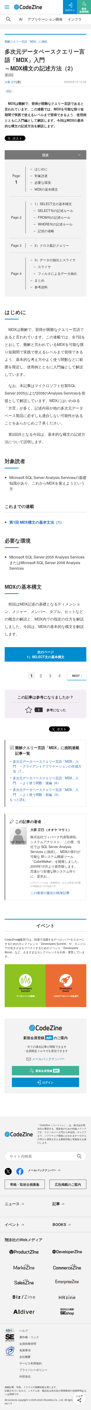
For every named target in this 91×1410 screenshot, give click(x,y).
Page (16, 217)
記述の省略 (46, 230)
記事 (56, 1203)
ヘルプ (23, 1330)
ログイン (47, 1082)
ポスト (16, 138)
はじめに (41, 169)
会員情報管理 (27, 1343)
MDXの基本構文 (46, 189)
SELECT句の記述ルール (55, 210)
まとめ (39, 280)
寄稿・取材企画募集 (24, 1184)
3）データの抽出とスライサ (55, 259)
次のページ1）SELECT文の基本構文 (45, 654)
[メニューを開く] (7, 7)
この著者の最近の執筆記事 (50, 892)
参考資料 (41, 287)
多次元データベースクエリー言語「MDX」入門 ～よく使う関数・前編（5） (46, 792)
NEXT (76, 676)
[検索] (8, 19)
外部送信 (25, 1376)
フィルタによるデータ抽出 (57, 273)
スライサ (44, 266)
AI (20, 19)
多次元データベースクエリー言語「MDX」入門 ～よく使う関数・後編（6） (46, 780)
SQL (9, 91)
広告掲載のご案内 (68, 1184)
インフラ (75, 19)
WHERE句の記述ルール (55, 224)
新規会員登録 (47, 1071)
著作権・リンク (29, 1337)
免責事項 (25, 1350)
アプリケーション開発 (45, 19)
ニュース (12, 1203)
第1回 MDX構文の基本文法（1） (36, 522)
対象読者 (41, 175)
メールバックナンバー (48, 1058)
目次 (45, 154)
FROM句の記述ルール (54, 217)
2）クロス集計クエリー (52, 245)
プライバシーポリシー (33, 1370)
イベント (12, 1224)
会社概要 (25, 1357)
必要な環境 (43, 182)
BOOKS (59, 1224)
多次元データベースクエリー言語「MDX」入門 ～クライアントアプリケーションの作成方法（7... (47, 766)
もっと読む (18, 799)
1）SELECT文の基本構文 (53, 203)
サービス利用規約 (30, 1363)
